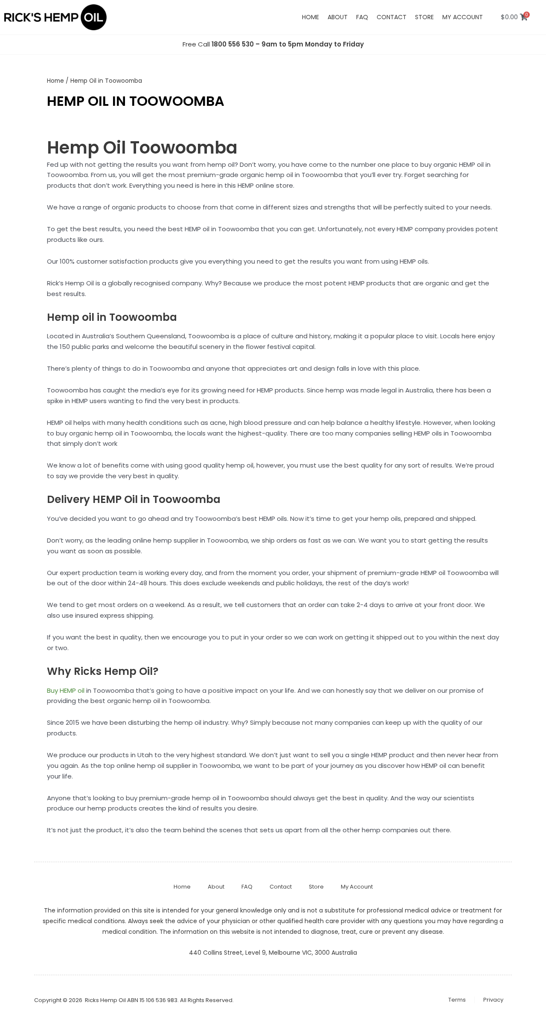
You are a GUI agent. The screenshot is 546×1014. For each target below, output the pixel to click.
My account (462, 17)
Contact (392, 17)
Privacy (493, 1000)
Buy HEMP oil (65, 690)
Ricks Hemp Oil (105, 1000)
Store (424, 17)
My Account (357, 887)
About (338, 17)
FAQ (362, 17)
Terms (457, 1000)
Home (310, 17)
